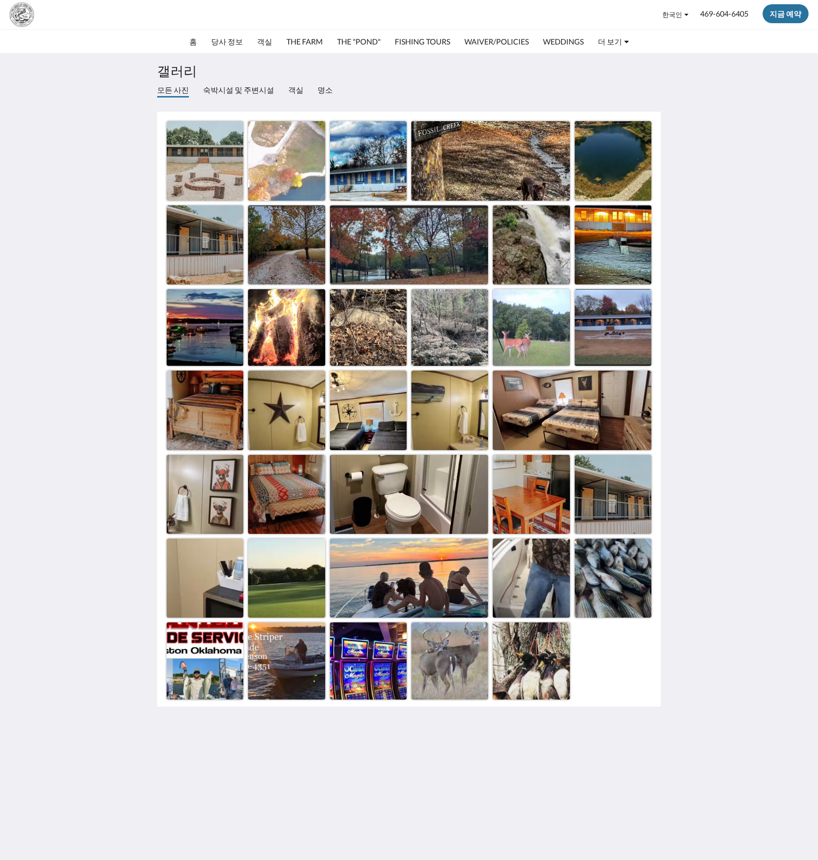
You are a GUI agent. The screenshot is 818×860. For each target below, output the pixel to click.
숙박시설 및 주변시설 (238, 89)
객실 (295, 89)
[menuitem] (193, 41)
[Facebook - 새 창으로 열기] (589, 753)
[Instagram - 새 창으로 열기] (615, 753)
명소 (325, 89)
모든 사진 (173, 89)
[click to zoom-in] (205, 159)
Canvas (639, 820)
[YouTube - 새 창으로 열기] (641, 753)
